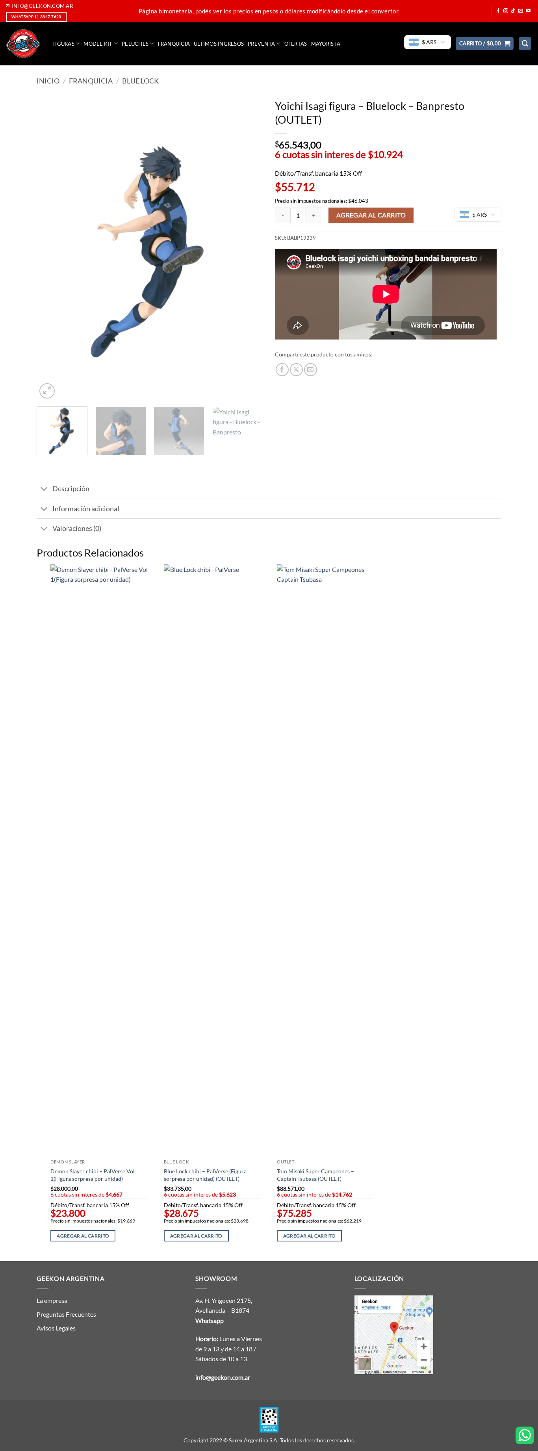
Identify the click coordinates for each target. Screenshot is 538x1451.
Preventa (261, 44)
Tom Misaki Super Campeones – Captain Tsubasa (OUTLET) (315, 1175)
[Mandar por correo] (310, 369)
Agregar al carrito (371, 215)
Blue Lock (140, 80)
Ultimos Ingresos (219, 44)
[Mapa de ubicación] (393, 1334)
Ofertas (295, 44)
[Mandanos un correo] (520, 11)
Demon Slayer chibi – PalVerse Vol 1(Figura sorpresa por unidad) (92, 1175)
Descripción (70, 488)
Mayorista (325, 44)
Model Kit (97, 44)
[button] (485, 43)
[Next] (248, 247)
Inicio (48, 80)
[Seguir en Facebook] (498, 11)
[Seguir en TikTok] (513, 11)
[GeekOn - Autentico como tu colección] (23, 44)
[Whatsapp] (525, 1435)
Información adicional (85, 509)
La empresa (52, 1300)
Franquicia (174, 44)
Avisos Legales (56, 1328)
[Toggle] (44, 489)
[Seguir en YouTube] (528, 11)
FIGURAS (63, 44)
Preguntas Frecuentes (66, 1314)
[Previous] (51, 247)
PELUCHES (135, 44)
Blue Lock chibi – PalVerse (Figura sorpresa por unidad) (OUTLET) (205, 1175)
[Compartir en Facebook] (282, 369)
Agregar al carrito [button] (83, 1235)
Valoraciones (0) (76, 528)
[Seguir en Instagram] (505, 11)
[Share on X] (296, 369)
